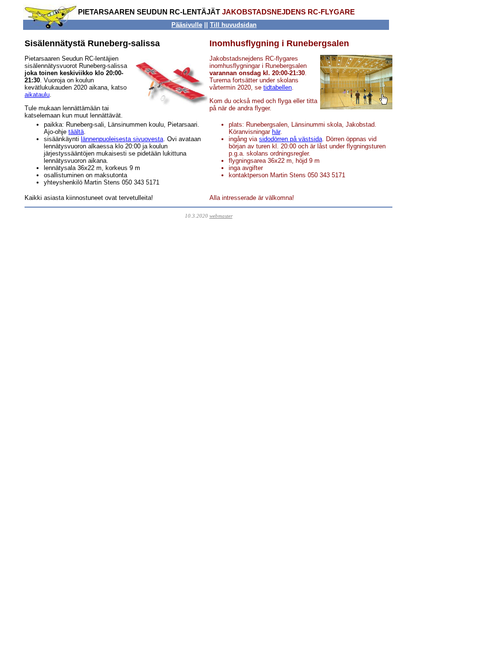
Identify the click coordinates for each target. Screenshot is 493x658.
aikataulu (37, 94)
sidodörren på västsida (290, 139)
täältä (76, 131)
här (276, 131)
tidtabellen (277, 87)
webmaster (221, 216)
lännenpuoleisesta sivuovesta (122, 139)
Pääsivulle (186, 24)
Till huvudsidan (233, 24)
